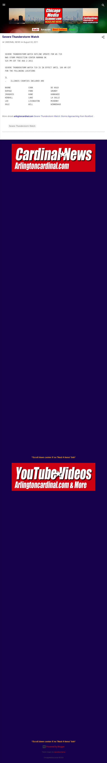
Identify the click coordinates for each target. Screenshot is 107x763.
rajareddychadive (59, 752)
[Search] (103, 5)
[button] (103, 37)
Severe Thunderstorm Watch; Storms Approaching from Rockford (53, 116)
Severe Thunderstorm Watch (22, 126)
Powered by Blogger (55, 746)
